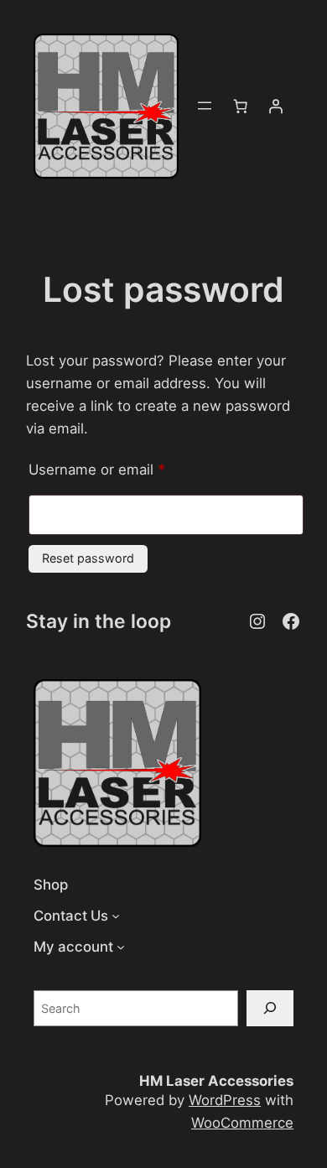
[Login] (275, 105)
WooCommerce (242, 1122)
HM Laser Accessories (216, 1080)
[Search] (270, 1008)
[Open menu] (205, 106)
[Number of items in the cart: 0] (240, 105)
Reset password (88, 558)
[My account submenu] (121, 946)
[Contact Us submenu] (116, 915)
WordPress (225, 1100)
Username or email (126, 469)
